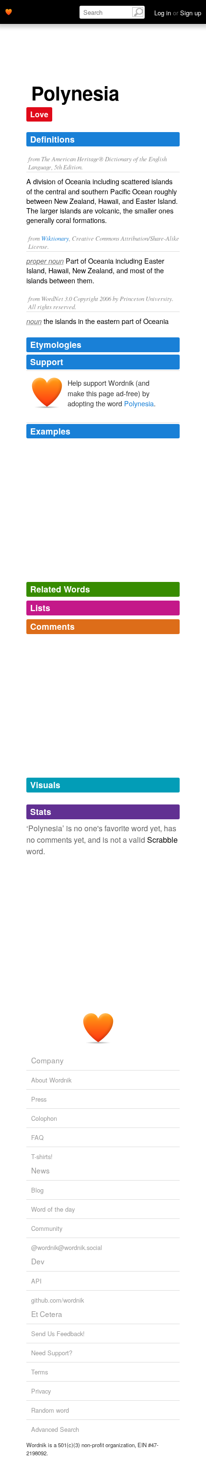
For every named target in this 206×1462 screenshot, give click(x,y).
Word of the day (53, 1209)
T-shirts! (42, 1156)
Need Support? (51, 1352)
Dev (38, 1261)
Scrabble (162, 839)
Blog (37, 1189)
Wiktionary (55, 238)
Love (39, 114)
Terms (39, 1371)
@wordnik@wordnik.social (66, 1247)
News (40, 1170)
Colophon (44, 1118)
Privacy (41, 1390)
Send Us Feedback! (58, 1333)
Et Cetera (46, 1313)
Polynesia (139, 403)
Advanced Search (55, 1429)
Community (46, 1228)
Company (47, 1060)
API (36, 1280)
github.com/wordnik (57, 1300)
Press (38, 1099)
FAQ (37, 1137)
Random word (50, 1410)
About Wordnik (51, 1079)
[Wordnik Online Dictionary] (8, 11)
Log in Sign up (177, 12)
